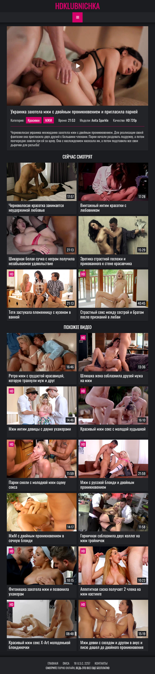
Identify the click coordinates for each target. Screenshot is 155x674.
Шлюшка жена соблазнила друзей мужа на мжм (111, 377)
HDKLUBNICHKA (77, 5)
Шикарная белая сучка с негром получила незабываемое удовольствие (41, 260)
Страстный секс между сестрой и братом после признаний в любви (112, 314)
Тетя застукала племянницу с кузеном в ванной (40, 314)
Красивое (34, 120)
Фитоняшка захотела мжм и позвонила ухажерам (39, 591)
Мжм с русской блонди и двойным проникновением (107, 484)
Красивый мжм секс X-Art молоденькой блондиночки (39, 644)
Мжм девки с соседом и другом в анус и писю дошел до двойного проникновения (111, 644)
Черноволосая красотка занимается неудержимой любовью (36, 207)
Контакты (101, 663)
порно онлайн (66, 668)
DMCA (66, 663)
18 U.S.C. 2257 (82, 663)
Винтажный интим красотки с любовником (103, 207)
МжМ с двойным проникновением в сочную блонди (36, 537)
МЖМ (48, 120)
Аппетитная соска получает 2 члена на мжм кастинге (110, 591)
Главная (53, 663)
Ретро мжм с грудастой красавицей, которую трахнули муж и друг (36, 377)
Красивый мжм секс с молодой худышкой (113, 429)
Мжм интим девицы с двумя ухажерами (40, 429)
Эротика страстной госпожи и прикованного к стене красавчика (106, 260)
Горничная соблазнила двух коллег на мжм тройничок (110, 537)
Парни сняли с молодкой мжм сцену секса (37, 484)
